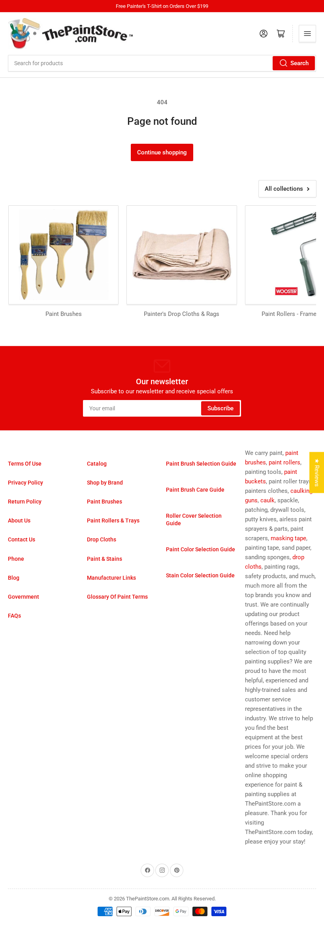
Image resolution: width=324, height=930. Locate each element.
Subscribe (220, 408)
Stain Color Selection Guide (200, 575)
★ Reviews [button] (316, 472)
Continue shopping (162, 152)
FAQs (14, 615)
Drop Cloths (101, 539)
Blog (13, 578)
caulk (267, 500)
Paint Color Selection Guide (200, 549)
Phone (16, 559)
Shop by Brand (105, 482)
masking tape (288, 538)
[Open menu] (307, 33)
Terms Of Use (24, 463)
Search (299, 63)
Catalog (97, 463)
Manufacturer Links (111, 578)
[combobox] (162, 63)
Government (23, 597)
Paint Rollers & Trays (113, 520)
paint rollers (284, 462)
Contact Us (21, 539)
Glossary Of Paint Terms (117, 597)
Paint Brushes (104, 501)
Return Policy (24, 501)
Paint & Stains (104, 559)
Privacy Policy (25, 482)
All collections (284, 188)
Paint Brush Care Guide (195, 490)
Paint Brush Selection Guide (201, 463)
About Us (19, 520)
